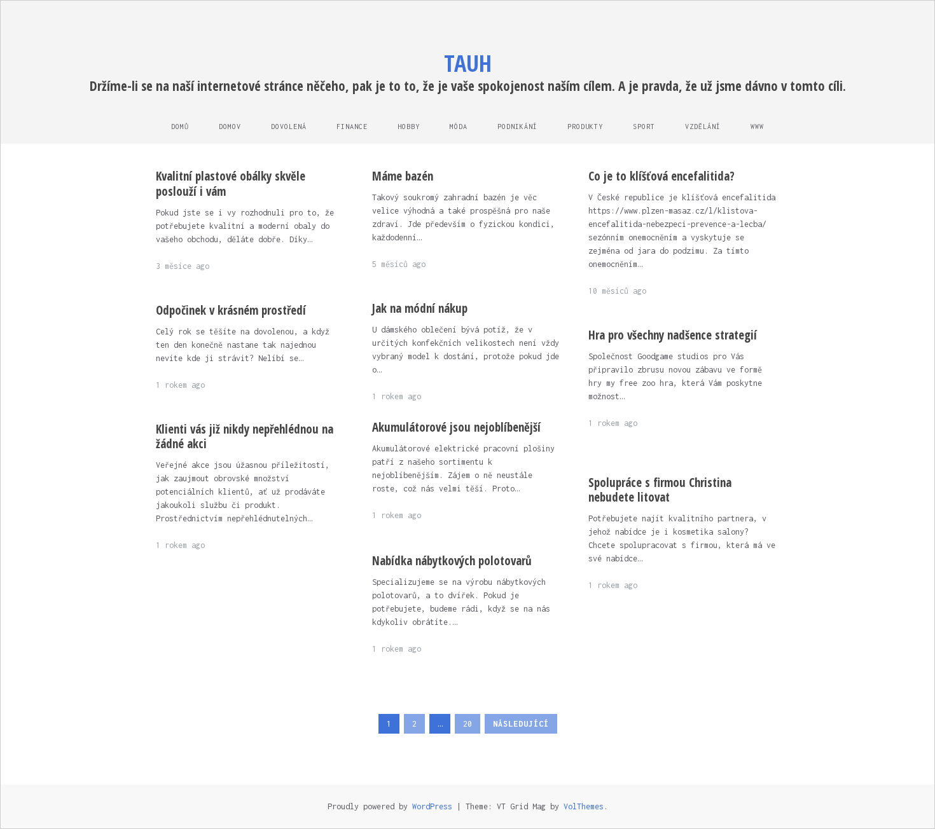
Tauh (468, 63)
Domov (230, 126)
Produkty (585, 126)
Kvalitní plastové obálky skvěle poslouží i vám (230, 184)
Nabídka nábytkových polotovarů (452, 560)
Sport (644, 126)
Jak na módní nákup (420, 308)
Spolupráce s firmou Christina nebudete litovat (659, 490)
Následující (521, 724)
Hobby (409, 126)
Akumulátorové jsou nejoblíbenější (456, 427)
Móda (459, 126)
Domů (180, 126)
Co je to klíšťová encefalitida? (661, 176)
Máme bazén (402, 176)
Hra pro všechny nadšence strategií (672, 335)
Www (757, 126)
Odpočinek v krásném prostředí (231, 310)
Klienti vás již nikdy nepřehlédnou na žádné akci (244, 437)
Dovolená (289, 126)
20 (467, 724)
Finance (352, 126)
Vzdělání (703, 126)
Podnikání (517, 126)
